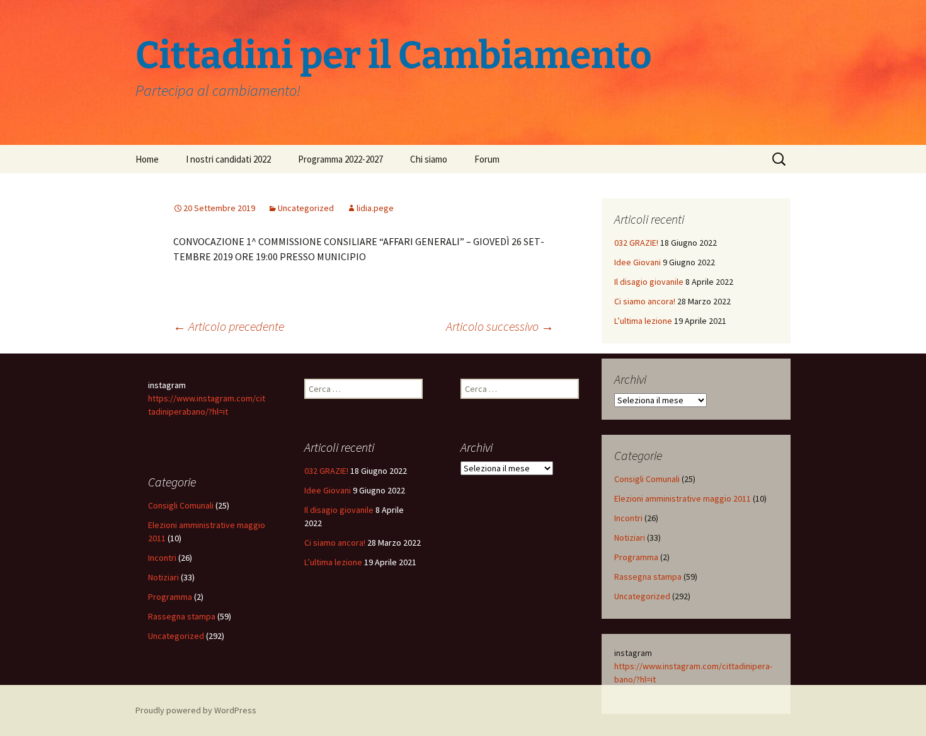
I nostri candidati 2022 (228, 159)
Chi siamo (428, 159)
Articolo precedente (228, 326)
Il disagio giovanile (648, 281)
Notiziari (629, 537)
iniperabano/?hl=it (194, 411)
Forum (487, 159)
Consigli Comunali (647, 479)
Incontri (628, 518)
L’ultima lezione (643, 320)
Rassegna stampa (648, 576)
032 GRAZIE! (636, 242)
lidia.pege (375, 208)
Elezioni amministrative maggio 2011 (682, 498)
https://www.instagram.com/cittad (679, 666)
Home (147, 159)
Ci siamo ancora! (644, 301)
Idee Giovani (637, 262)
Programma (636, 557)
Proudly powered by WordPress (195, 710)
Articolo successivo (500, 326)
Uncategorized (306, 208)
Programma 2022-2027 (340, 159)
